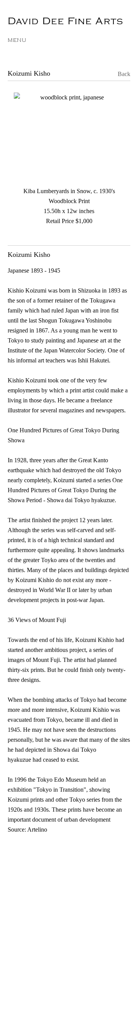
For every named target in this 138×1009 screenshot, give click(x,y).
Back (119, 74)
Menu (17, 40)
